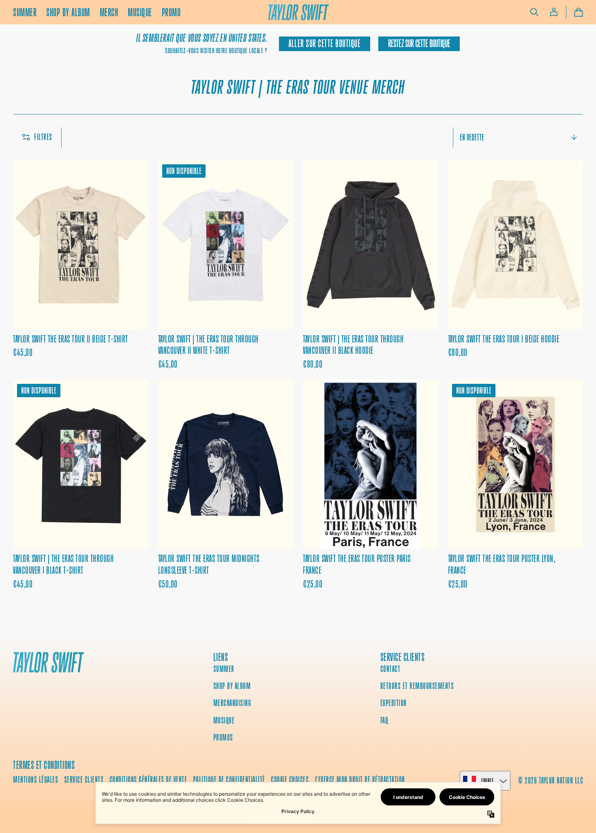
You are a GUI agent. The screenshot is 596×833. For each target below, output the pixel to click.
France (487, 780)
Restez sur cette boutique (419, 44)
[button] (534, 12)
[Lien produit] (80, 265)
